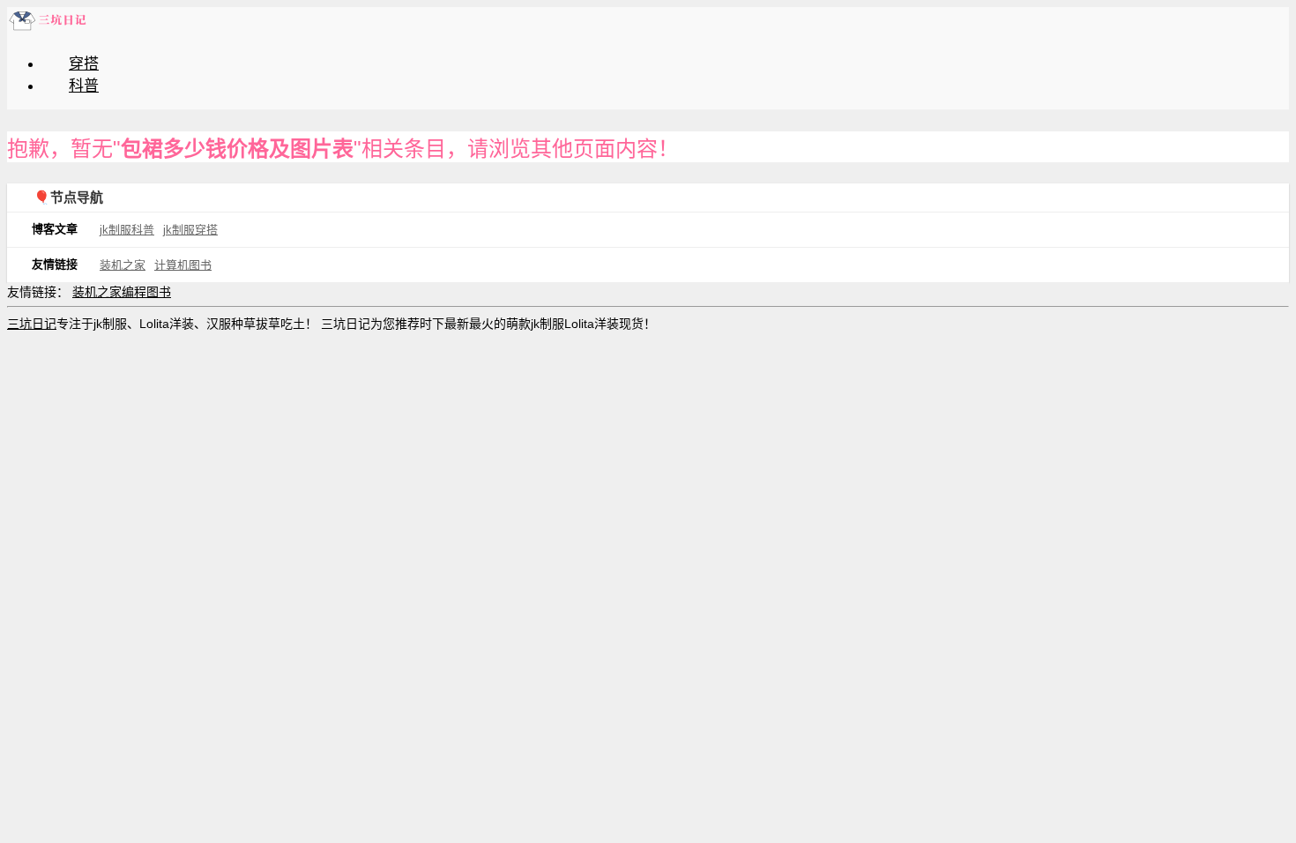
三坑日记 (31, 324)
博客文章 (55, 228)
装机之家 (122, 265)
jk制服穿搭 (190, 229)
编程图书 (146, 292)
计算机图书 (183, 265)
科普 (84, 86)
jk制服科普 (127, 229)
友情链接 (55, 264)
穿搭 (84, 64)
